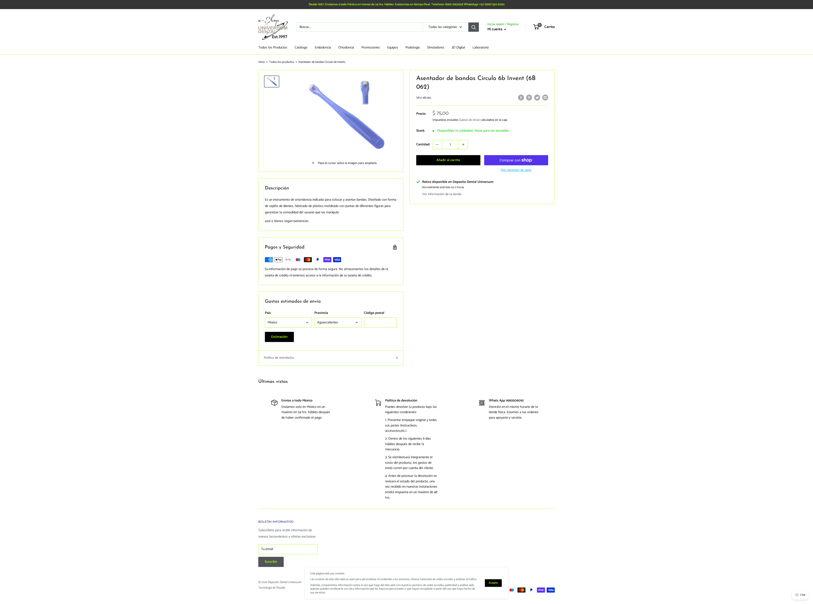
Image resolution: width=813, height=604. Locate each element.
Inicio (261, 62)
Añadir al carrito (448, 160)
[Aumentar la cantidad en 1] (463, 144)
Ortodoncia (346, 47)
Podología (412, 47)
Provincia (321, 313)
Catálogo (301, 47)
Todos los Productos (272, 47)
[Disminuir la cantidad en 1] (437, 144)
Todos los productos (281, 62)
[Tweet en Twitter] (537, 97)
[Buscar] (473, 27)
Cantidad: (423, 144)
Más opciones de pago (516, 170)
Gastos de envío (469, 120)
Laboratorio (481, 47)
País (268, 313)
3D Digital (458, 47)
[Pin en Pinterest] (529, 97)
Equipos (392, 47)
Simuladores (435, 47)
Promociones (370, 47)
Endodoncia (323, 47)
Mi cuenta (495, 29)
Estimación (279, 337)
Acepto (493, 583)
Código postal (374, 313)
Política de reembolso (279, 358)
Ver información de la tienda (441, 194)
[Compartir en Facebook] (521, 97)
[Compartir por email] (545, 97)
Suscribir (271, 562)
